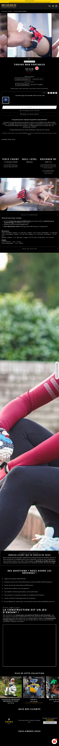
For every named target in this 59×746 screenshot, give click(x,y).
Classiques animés (6, 11)
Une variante (29, 81)
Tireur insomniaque (22, 84)
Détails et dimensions (29, 214)
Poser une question (29, 248)
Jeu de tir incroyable (36, 84)
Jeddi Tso (48, 162)
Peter (20, 125)
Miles (26, 125)
